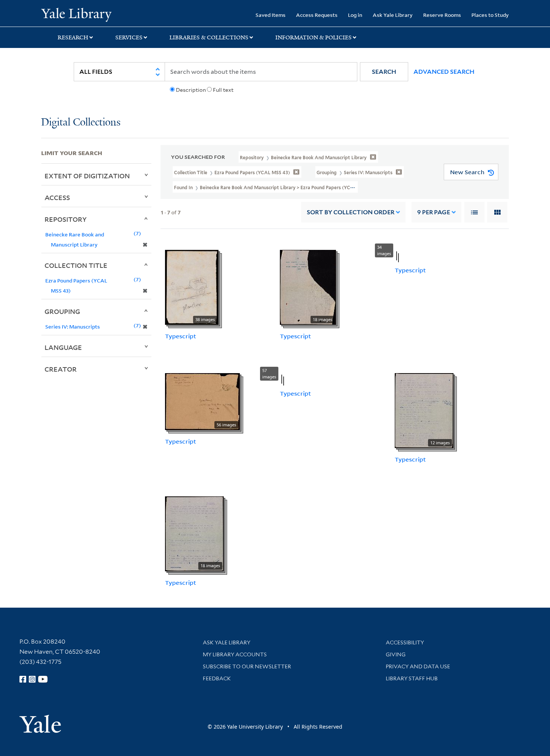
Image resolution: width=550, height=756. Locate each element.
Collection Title (76, 265)
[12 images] (424, 410)
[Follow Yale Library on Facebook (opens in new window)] (22, 679)
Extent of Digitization (87, 175)
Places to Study (490, 14)
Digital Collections (80, 122)
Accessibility (405, 642)
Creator (61, 369)
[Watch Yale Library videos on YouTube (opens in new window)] (43, 679)
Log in (355, 14)
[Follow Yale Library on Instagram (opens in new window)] (32, 679)
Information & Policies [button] (313, 37)
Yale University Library (76, 14)
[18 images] (308, 287)
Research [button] (73, 37)
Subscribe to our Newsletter (247, 666)
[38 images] (192, 287)
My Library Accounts (235, 654)
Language (63, 347)
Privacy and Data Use (418, 666)
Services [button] (129, 37)
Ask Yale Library (393, 14)
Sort (350, 212)
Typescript (180, 336)
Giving (396, 654)
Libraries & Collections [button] (208, 37)
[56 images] (202, 401)
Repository (66, 219)
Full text (223, 90)
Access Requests (316, 14)
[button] (384, 71)
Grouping (62, 311)
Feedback (217, 678)
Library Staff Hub (412, 678)
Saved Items (270, 14)
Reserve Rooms (442, 14)
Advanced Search (443, 71)
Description (191, 90)
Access (57, 197)
